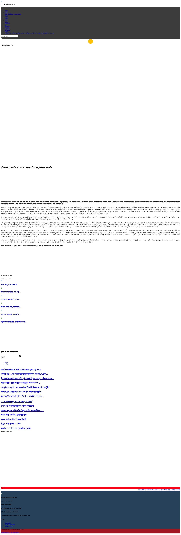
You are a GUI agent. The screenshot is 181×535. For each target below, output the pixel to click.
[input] (9, 354)
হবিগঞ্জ (19, 14)
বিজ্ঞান (28, 33)
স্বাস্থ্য (38, 33)
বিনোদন (6, 20)
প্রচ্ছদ (6, 10)
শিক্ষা (36, 33)
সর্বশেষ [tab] (6, 362)
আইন (6, 25)
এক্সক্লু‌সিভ (7, 23)
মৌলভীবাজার (10, 14)
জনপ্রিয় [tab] (6, 364)
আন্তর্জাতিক (7, 30)
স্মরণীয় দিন (7, 26)
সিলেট (6, 14)
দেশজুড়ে (6, 18)
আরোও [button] (6, 31)
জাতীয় (6, 15)
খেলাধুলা (6, 22)
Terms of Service (10, 524)
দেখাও (3, 357)
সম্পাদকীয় (7, 28)
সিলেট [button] (6, 12)
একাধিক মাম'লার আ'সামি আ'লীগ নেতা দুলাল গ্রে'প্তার (145, 489)
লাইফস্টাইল (45, 33)
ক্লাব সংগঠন (51, 33)
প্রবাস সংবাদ (24, 33)
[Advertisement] (90, 63)
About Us (7, 523)
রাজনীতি (6, 17)
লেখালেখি (32, 33)
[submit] (1, 38)
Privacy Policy (9, 526)
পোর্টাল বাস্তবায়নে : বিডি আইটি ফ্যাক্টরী (10, 532)
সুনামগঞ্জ (16, 14)
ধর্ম (41, 33)
